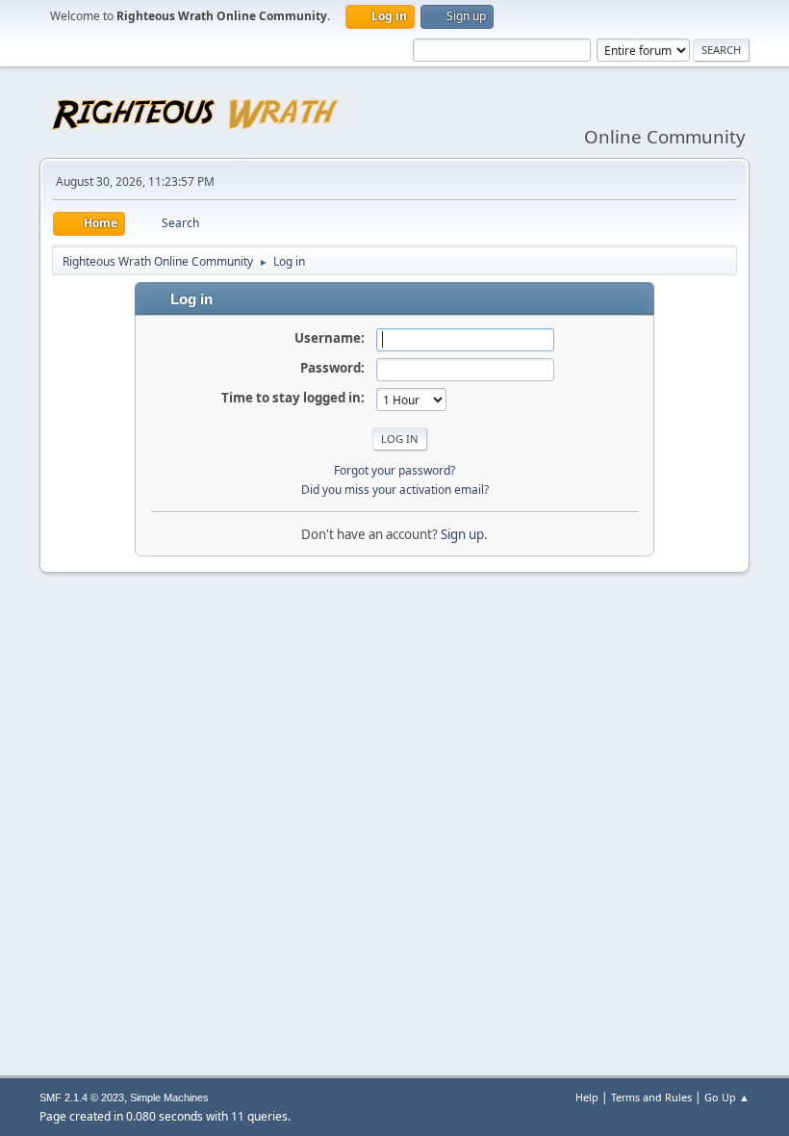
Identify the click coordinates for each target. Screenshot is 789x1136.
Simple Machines (169, 1097)
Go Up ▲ (727, 1097)
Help (586, 1097)
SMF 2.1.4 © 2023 (81, 1097)
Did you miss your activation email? (395, 489)
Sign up (462, 534)
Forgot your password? (394, 470)
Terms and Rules (651, 1097)
